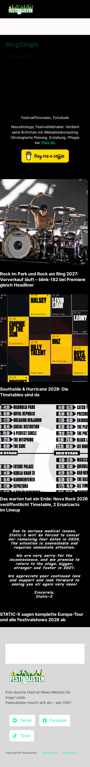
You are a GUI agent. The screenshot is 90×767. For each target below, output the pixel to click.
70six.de (48, 143)
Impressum (69, 752)
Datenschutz (50, 752)
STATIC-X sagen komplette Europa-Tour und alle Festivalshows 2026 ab (41, 617)
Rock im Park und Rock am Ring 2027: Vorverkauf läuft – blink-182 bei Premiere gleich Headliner (42, 279)
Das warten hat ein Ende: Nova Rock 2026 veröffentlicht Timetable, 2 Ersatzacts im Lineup (44, 504)
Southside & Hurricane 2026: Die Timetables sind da (34, 391)
